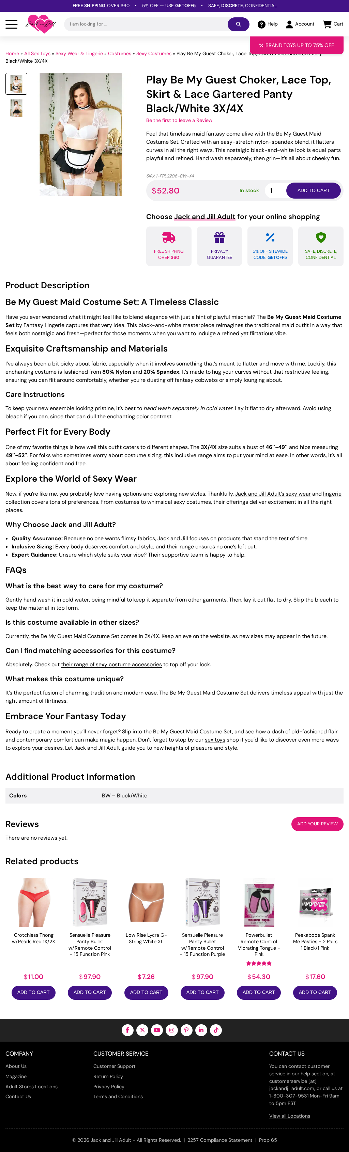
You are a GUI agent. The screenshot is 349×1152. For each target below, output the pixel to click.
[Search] (238, 24)
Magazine (16, 1076)
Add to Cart (33, 992)
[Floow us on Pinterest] (187, 1030)
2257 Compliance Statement (220, 1140)
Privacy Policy (108, 1087)
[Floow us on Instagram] (172, 1030)
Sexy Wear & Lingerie (79, 53)
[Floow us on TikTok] (216, 1030)
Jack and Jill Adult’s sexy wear (273, 493)
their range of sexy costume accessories (111, 664)
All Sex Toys (37, 53)
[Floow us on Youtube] (157, 1030)
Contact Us (18, 1096)
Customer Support (114, 1066)
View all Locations (289, 1116)
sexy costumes (192, 501)
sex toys (215, 739)
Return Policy (108, 1076)
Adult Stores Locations (31, 1087)
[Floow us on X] (142, 1030)
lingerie (332, 493)
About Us (16, 1066)
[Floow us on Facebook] (128, 1030)
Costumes (119, 53)
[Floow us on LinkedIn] (201, 1030)
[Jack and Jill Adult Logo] (41, 24)
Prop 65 (268, 1140)
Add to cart (314, 190)
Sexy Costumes (153, 53)
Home (12, 53)
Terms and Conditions (118, 1096)
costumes (127, 501)
